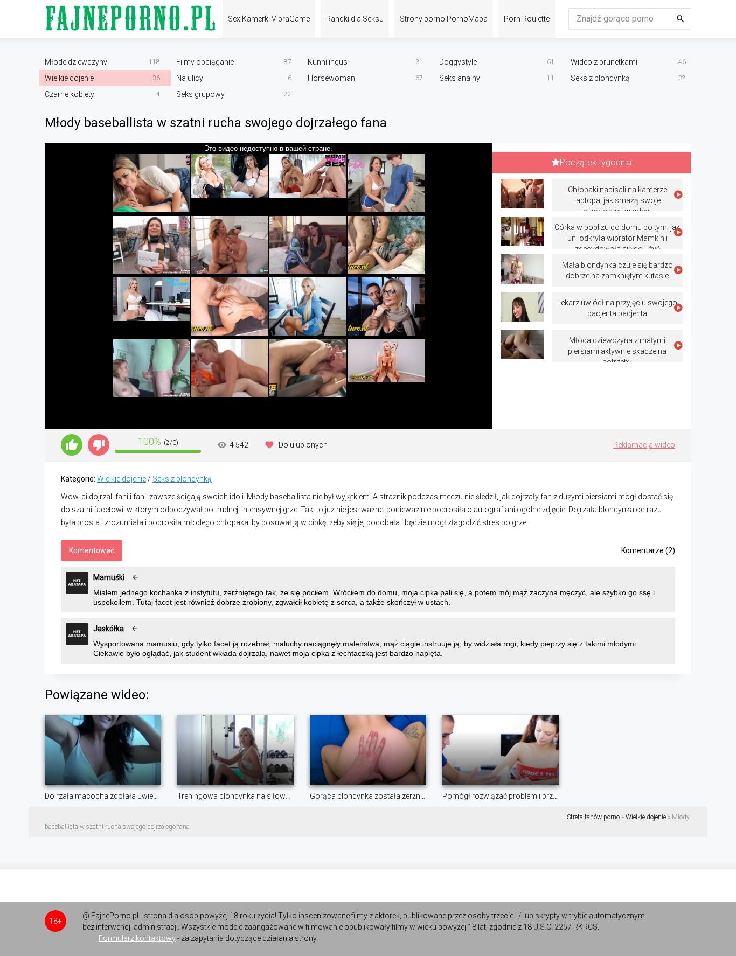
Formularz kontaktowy (137, 938)
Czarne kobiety (69, 94)
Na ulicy (189, 78)
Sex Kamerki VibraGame (269, 19)
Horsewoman (331, 78)
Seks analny (459, 78)
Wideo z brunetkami (604, 62)
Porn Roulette (527, 19)
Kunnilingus (328, 62)
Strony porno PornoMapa (444, 19)
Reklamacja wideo (644, 445)
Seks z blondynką (600, 78)
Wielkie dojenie (69, 78)
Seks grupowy (200, 94)
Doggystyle (458, 62)
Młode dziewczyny (76, 62)
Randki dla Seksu (355, 19)
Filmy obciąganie (205, 62)
